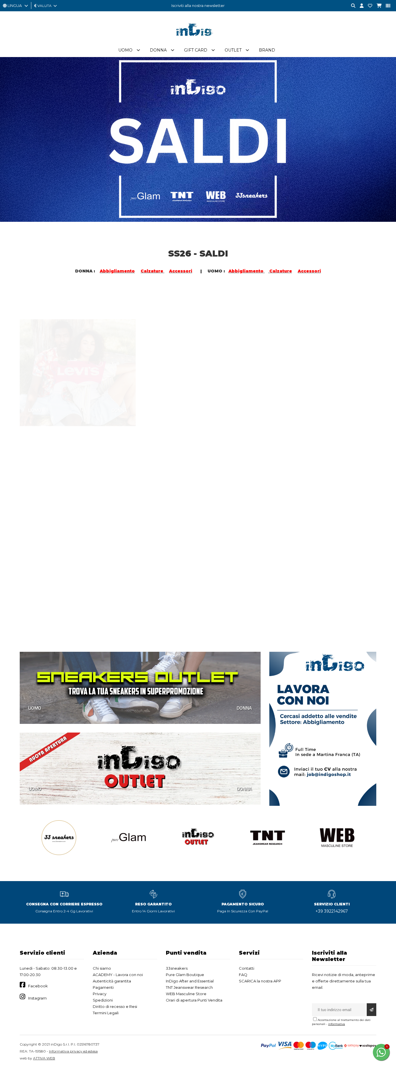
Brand (267, 50)
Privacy (99, 993)
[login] (359, 6)
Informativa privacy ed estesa (73, 1051)
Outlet (233, 50)
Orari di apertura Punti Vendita (194, 1000)
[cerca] (351, 6)
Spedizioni (103, 1000)
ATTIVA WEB (44, 1058)
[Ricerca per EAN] (386, 6)
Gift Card (195, 50)
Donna (158, 50)
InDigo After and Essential (190, 981)
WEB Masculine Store (186, 993)
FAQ (243, 974)
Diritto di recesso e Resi (115, 1006)
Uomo (125, 50)
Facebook (38, 986)
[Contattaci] (368, 6)
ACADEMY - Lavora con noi (118, 974)
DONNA (119, 383)
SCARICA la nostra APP (260, 981)
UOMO (34, 383)
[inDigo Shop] (198, 40)
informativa (336, 1024)
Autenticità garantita (112, 981)
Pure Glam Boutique (185, 974)
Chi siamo (102, 968)
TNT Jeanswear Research (189, 987)
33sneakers (177, 968)
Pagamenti (103, 987)
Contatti (246, 968)
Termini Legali (106, 1013)
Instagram (37, 998)
